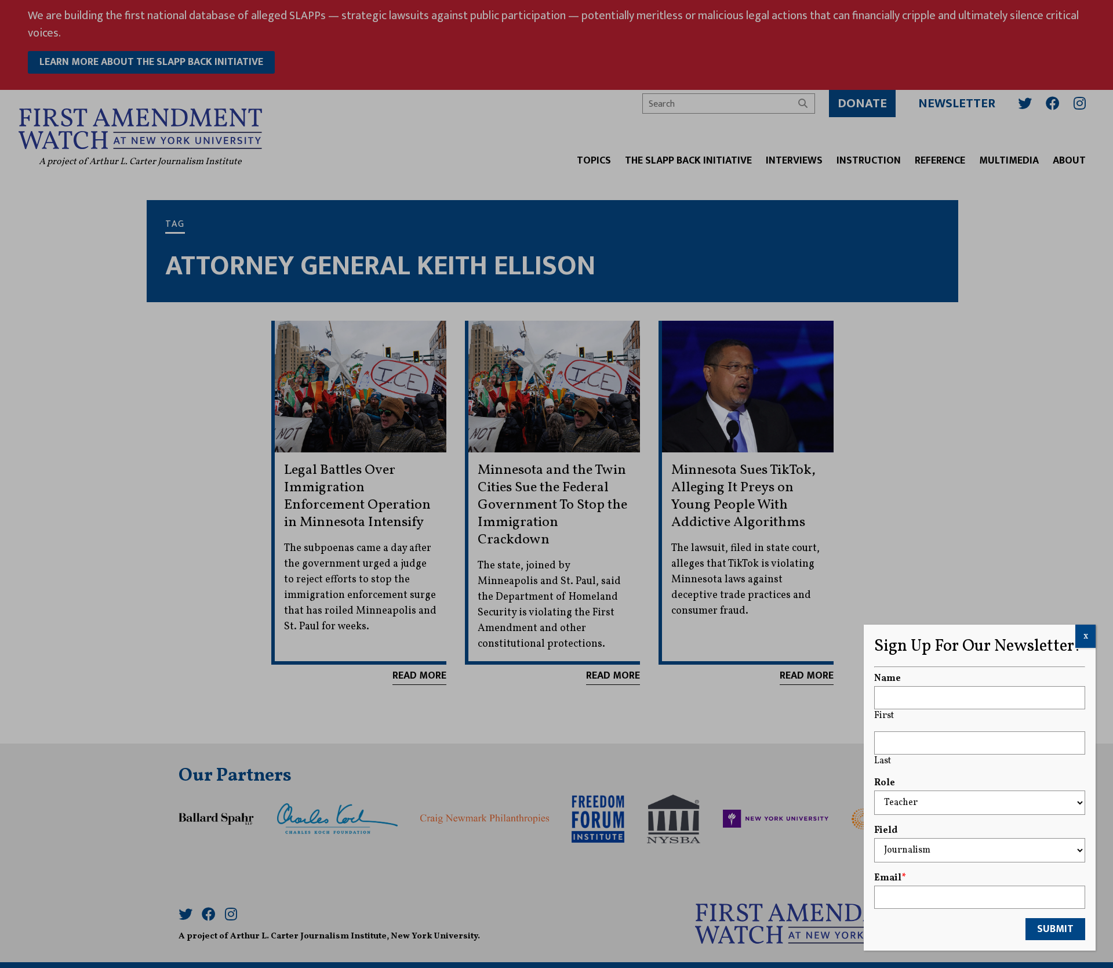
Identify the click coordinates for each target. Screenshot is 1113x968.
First (884, 715)
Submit (1055, 929)
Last (882, 761)
